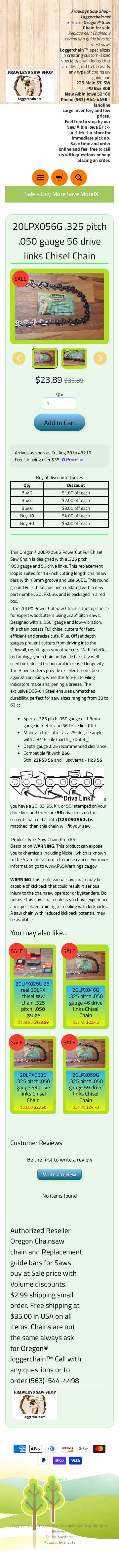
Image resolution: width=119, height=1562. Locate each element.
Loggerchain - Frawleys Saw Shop (65, 1526)
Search (59, 1479)
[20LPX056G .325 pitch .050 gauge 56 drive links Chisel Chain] (45, 358)
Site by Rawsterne (60, 1536)
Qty (59, 394)
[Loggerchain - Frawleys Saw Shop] (30, 85)
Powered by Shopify (59, 1542)
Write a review (59, 1174)
